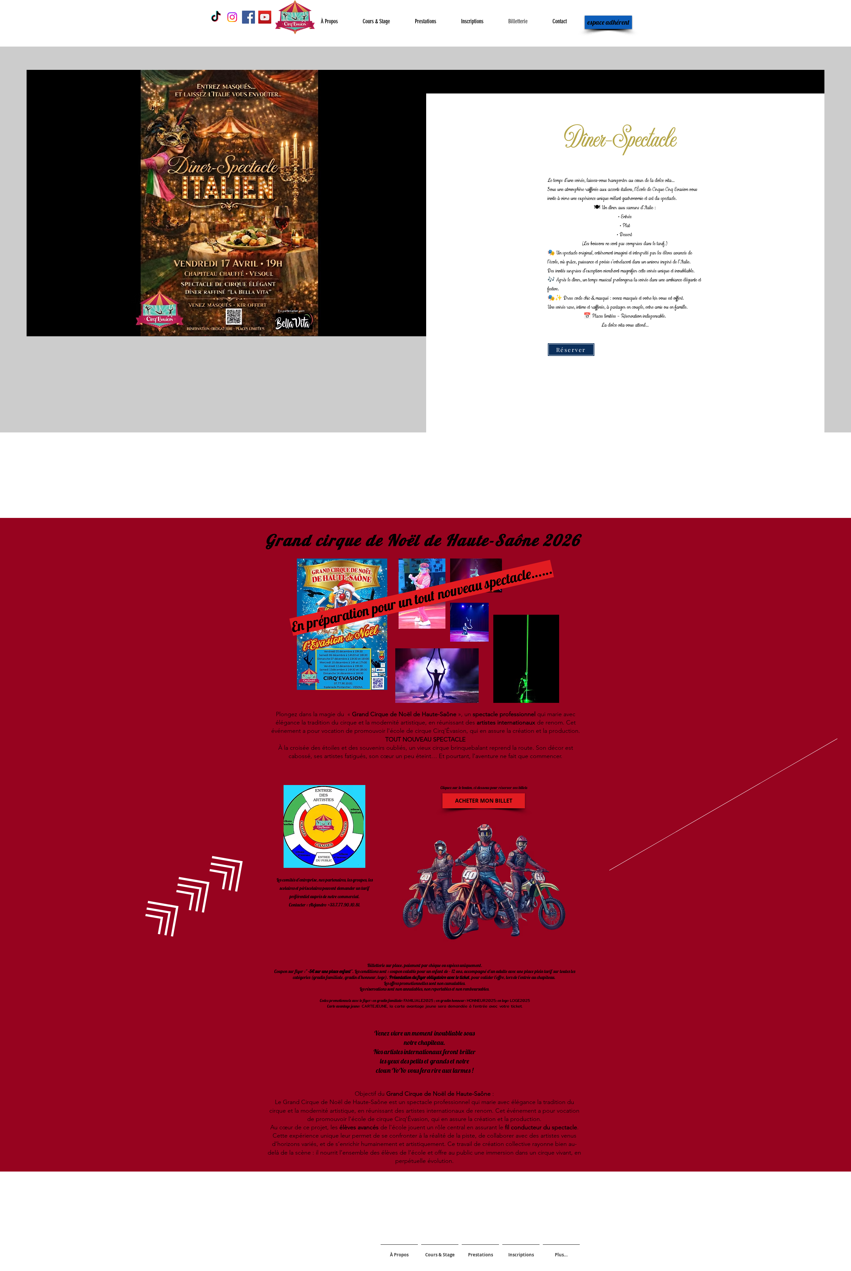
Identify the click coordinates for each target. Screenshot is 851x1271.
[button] (483, 800)
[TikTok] (215, 17)
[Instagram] (232, 17)
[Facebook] (248, 17)
